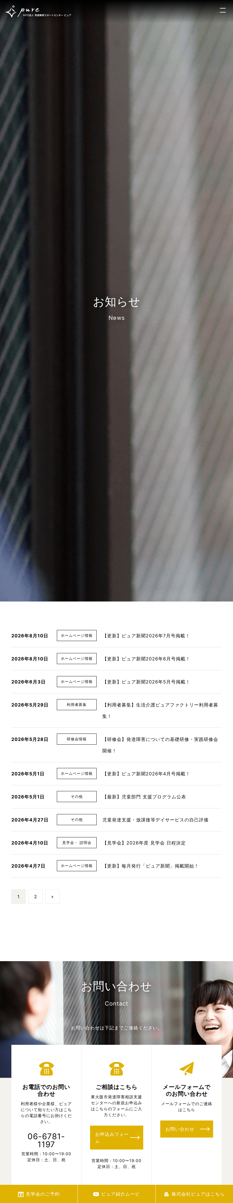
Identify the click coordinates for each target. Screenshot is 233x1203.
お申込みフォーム (112, 1137)
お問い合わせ (179, 1129)
